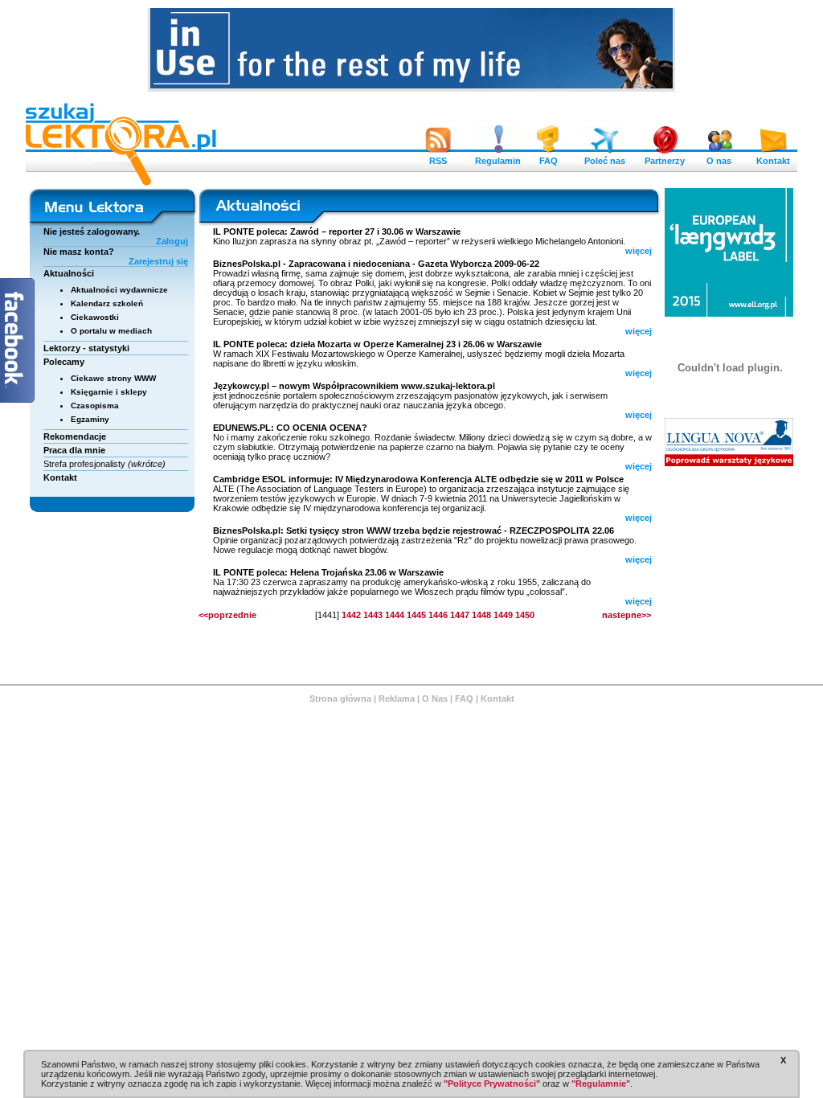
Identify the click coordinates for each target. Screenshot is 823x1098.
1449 (503, 615)
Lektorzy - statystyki (86, 348)
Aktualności (68, 273)
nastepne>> (626, 615)
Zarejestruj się (158, 261)
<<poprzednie (227, 615)
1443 (373, 615)
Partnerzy (665, 161)
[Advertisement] (730, 574)
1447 (459, 615)
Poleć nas (604, 161)
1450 (524, 615)
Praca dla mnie (74, 450)
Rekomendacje (74, 436)
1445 (416, 615)
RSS (438, 161)
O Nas (435, 698)
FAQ (548, 161)
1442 (351, 615)
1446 (438, 615)
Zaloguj (172, 241)
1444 (394, 615)
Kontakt (773, 161)
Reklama (397, 698)
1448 (481, 615)
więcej (638, 251)
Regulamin (498, 161)
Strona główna (340, 698)
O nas (718, 161)
